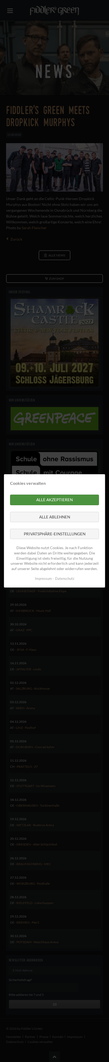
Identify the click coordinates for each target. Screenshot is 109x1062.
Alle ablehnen (54, 516)
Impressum (43, 579)
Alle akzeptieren (54, 500)
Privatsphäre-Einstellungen (54, 533)
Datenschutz (64, 579)
